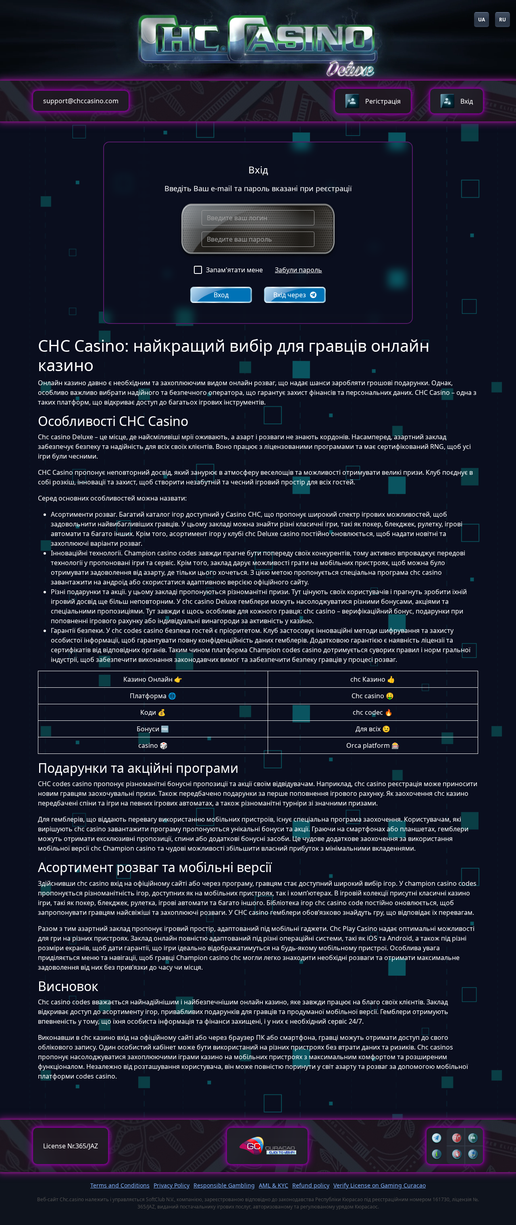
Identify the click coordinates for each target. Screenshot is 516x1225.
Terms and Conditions (120, 1185)
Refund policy (310, 1185)
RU (502, 19)
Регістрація (383, 100)
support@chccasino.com (81, 100)
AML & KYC (273, 1185)
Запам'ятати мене (234, 269)
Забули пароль (298, 269)
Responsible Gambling (224, 1185)
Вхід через (289, 294)
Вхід (466, 100)
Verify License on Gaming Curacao (379, 1185)
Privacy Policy (171, 1185)
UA (481, 19)
